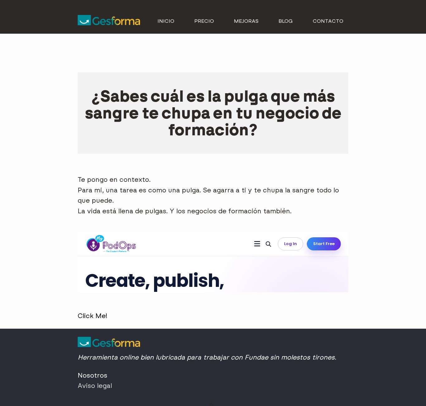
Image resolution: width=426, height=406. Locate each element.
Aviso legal (95, 385)
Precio (204, 21)
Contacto (328, 21)
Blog (285, 21)
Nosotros (92, 375)
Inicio (165, 21)
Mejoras (246, 21)
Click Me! (92, 316)
